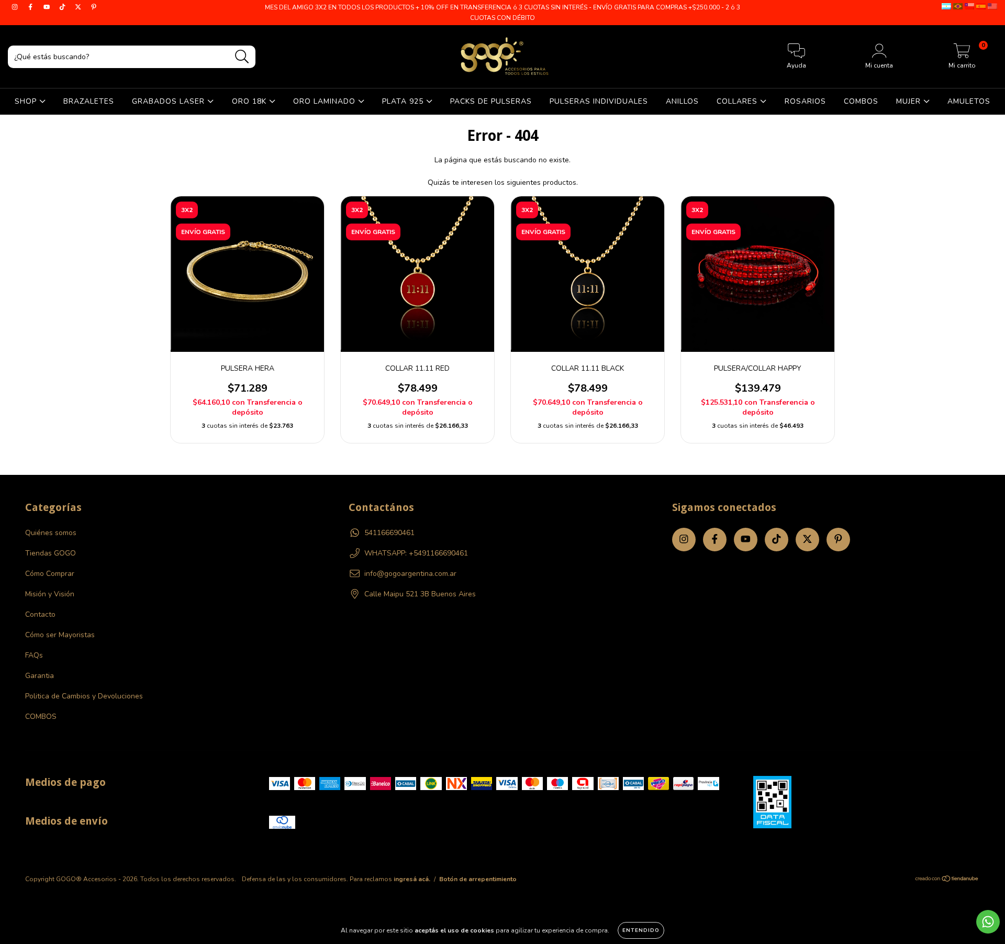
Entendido (641, 930)
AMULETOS (968, 101)
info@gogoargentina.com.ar (410, 574)
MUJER (909, 101)
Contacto (40, 614)
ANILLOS (682, 101)
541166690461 (389, 533)
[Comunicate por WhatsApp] (988, 922)
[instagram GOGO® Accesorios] (16, 7)
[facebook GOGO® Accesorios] (31, 7)
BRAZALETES (88, 101)
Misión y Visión (49, 594)
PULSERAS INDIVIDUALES (599, 101)
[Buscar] (242, 57)
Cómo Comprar (49, 574)
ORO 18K (250, 101)
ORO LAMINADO (325, 101)
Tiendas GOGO (50, 553)
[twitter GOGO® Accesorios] (79, 7)
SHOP (27, 101)
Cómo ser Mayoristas (60, 635)
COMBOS (861, 101)
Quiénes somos (50, 533)
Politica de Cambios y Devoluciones (84, 696)
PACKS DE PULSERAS (491, 101)
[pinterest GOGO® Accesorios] (93, 7)
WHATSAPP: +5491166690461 (416, 553)
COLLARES (738, 101)
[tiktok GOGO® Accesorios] (63, 7)
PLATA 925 (404, 101)
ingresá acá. (412, 879)
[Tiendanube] (947, 880)
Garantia (39, 676)
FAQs (34, 655)
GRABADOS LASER (169, 101)
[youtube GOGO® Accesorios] (47, 7)
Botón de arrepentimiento (478, 879)
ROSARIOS (805, 101)
